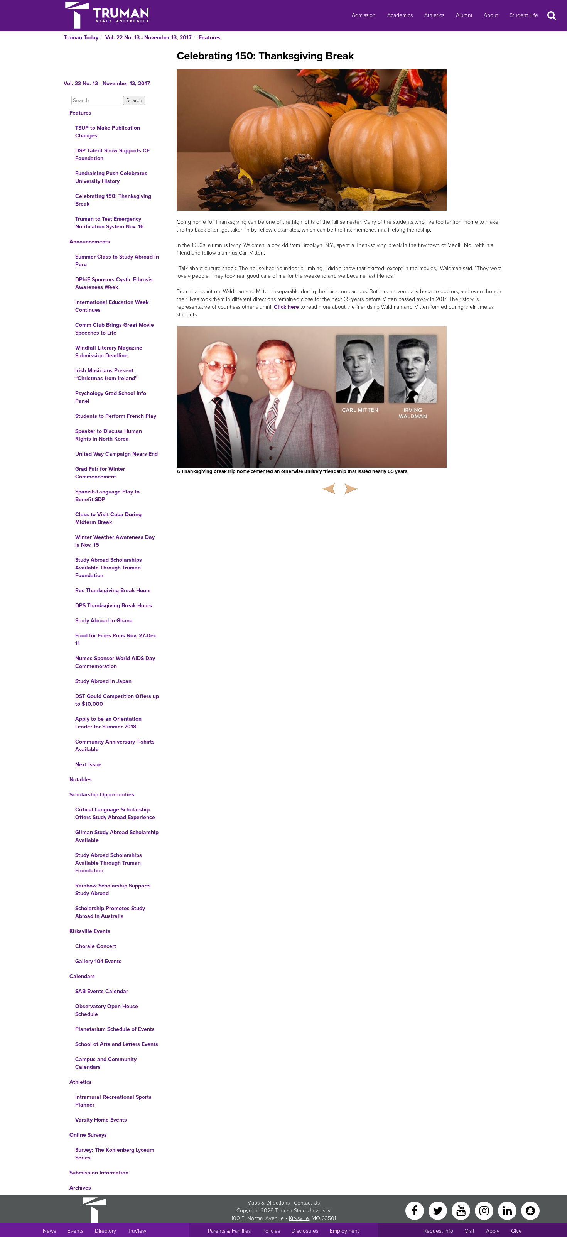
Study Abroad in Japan (103, 681)
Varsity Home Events (101, 1120)
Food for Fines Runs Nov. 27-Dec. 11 (116, 639)
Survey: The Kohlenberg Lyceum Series (114, 1154)
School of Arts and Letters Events (116, 1044)
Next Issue (88, 764)
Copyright (247, 1210)
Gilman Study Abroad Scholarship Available (117, 836)
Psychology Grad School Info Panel (110, 397)
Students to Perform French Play (115, 416)
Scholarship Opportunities (101, 794)
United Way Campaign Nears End (116, 454)
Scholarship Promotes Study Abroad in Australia (110, 912)
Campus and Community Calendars (106, 1063)
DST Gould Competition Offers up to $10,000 (117, 700)
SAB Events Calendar (101, 991)
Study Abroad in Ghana (104, 620)
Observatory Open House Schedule (106, 1010)
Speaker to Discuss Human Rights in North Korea (108, 435)
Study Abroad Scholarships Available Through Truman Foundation (108, 568)
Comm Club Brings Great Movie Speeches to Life (114, 329)
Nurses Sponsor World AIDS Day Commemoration (115, 662)
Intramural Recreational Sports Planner (113, 1101)
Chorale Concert (95, 946)
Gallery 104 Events (98, 961)
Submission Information (98, 1172)
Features (210, 37)
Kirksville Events (89, 931)
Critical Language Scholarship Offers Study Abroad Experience (115, 813)
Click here (286, 307)
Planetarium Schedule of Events (115, 1029)
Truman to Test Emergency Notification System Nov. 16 (109, 223)
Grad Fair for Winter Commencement (100, 473)
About (491, 15)
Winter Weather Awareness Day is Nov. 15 (115, 541)
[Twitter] (438, 1210)
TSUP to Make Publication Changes (107, 132)
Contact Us (307, 1203)
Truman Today (81, 37)
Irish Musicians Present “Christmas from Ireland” (106, 374)
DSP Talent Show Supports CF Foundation (112, 154)
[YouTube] (461, 1210)
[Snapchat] (530, 1210)
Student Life (524, 15)
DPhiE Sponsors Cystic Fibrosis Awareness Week (114, 283)
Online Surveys (88, 1135)
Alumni (464, 15)
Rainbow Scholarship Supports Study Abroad (113, 889)
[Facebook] (415, 1210)
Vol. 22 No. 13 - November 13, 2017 (148, 37)
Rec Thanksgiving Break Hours (113, 590)
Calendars (82, 976)
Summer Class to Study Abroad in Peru (117, 260)
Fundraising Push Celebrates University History (111, 177)
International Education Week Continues (111, 306)
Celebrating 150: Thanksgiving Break (113, 200)
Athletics (434, 15)
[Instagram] (484, 1210)
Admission (364, 15)
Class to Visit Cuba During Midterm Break (108, 518)
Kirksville (299, 1218)
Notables (80, 779)
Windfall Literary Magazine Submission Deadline (108, 352)
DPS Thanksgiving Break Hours (113, 605)
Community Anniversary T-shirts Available (115, 745)
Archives (80, 1188)
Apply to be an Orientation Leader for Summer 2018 (108, 723)
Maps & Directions (268, 1203)
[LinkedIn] (508, 1210)
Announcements (89, 241)
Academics (400, 15)
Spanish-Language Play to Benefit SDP (107, 495)
